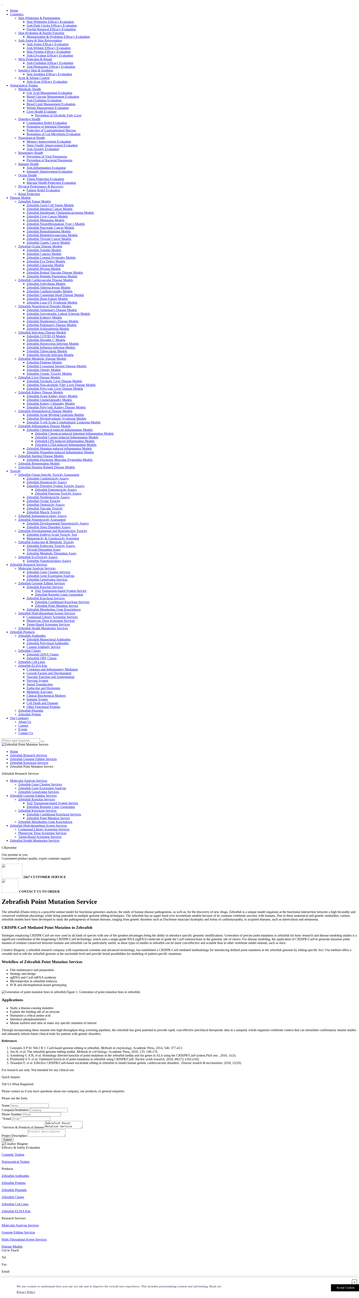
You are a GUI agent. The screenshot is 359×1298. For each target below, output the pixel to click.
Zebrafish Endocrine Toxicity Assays (51, 546)
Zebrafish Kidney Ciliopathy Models (51, 403)
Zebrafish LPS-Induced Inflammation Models (65, 441)
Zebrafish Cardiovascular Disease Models (45, 280)
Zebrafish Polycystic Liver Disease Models (55, 388)
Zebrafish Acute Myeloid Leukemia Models (55, 415)
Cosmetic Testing (13, 1154)
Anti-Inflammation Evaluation (46, 168)
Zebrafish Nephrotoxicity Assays (48, 497)
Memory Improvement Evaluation (49, 141)
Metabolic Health (29, 89)
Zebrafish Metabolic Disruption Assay (51, 553)
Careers (23, 725)
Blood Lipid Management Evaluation (51, 104)
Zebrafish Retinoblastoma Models (49, 231)
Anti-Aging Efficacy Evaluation (48, 44)
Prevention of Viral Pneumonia (47, 156)
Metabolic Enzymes (40, 692)
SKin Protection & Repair (35, 59)
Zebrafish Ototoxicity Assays (46, 504)
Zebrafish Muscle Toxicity (44, 512)
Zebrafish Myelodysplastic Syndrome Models (56, 418)
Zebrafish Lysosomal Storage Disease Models (56, 366)
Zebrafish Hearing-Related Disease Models (46, 467)
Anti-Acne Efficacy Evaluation (47, 81)
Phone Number (12, 1114)
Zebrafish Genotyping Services (47, 579)
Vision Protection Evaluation (45, 179)
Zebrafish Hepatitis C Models (46, 340)
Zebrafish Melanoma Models (45, 220)
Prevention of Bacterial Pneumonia (49, 160)
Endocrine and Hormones (43, 688)
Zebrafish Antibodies (32, 635)
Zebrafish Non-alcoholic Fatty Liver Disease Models (61, 385)
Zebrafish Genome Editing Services (41, 583)
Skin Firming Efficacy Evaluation (49, 51)
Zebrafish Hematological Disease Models (45, 411)
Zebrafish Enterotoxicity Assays (56, 489)
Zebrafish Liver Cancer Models (47, 216)
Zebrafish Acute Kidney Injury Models (52, 396)
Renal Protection (29, 194)
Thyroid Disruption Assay (44, 549)
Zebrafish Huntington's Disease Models (52, 321)
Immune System (37, 699)
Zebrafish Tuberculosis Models (47, 351)
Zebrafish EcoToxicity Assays (38, 557)
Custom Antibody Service (43, 647)
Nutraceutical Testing (24, 85)
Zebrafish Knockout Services (46, 598)
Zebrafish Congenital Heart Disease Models (55, 295)
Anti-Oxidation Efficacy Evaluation (50, 63)
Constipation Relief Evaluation (47, 123)
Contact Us (25, 733)
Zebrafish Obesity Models (44, 370)
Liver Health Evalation (42, 111)
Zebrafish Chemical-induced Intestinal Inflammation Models (74, 433)
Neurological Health (31, 138)
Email (7, 1118)
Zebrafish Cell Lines (31, 662)
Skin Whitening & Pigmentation (39, 18)
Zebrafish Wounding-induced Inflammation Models (60, 452)
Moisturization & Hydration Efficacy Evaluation (58, 36)
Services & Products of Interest (23, 1127)
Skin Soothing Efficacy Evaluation (49, 74)
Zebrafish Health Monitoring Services (43, 628)
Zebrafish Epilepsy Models (44, 317)
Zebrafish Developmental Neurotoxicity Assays (58, 523)
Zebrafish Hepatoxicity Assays (47, 482)
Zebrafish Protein (29, 714)
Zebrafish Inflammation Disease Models (44, 426)
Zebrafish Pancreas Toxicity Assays (58, 493)
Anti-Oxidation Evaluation (44, 100)
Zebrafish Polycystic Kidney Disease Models (56, 407)
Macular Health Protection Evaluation (51, 182)
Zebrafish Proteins (14, 1183)
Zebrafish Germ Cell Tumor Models (50, 205)
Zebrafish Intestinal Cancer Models (50, 209)
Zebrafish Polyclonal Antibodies (48, 643)
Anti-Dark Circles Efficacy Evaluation (52, 25)
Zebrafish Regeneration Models (39, 463)
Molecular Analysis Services (36, 568)
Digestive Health (29, 119)
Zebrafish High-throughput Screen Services (46, 613)
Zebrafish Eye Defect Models (46, 261)
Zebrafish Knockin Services (45, 587)
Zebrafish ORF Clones (42, 658)
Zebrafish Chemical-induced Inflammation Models (60, 430)
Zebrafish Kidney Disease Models (40, 392)
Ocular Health (27, 175)
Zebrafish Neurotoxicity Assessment (42, 519)
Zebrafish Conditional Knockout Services (62, 602)
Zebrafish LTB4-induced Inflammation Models (65, 445)
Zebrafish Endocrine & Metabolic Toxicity (46, 542)
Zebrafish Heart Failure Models (47, 299)
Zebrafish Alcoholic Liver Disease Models (54, 381)
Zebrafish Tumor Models (34, 201)
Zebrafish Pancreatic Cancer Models (50, 227)
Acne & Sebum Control (33, 78)
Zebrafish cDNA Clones (43, 654)
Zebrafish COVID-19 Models (46, 336)
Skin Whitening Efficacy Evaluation (50, 22)
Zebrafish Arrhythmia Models (46, 284)
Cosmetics (16, 14)
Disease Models (20, 197)
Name (6, 1105)
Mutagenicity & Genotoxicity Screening (53, 538)
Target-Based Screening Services (48, 624)
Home (14, 10)
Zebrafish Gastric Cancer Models (48, 242)
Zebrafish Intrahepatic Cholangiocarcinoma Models (60, 212)
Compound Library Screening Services (52, 617)
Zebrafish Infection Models (50, 355)
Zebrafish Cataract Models (44, 254)
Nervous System (37, 680)
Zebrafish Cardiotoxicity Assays (48, 478)
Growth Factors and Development (49, 673)
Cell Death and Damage (42, 703)
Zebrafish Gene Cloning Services (48, 572)
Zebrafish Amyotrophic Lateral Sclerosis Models (58, 314)
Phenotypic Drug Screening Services (51, 620)
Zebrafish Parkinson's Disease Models (51, 325)
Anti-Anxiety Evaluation (43, 149)
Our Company (19, 718)
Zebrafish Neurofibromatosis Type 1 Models (56, 224)
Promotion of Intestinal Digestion (48, 126)
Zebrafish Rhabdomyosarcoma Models (52, 235)
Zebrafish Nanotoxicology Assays (49, 561)
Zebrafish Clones (29, 650)
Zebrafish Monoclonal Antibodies (49, 639)
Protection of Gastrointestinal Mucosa (51, 130)
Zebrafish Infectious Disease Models (42, 332)
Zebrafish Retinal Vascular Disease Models (55, 272)
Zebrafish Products (22, 632)
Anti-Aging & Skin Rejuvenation (40, 40)
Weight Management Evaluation (48, 108)
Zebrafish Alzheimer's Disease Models (52, 310)
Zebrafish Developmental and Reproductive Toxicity (52, 531)
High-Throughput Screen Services (24, 1239)
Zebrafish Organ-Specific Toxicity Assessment (48, 474)
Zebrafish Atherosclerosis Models (48, 287)
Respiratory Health (30, 153)
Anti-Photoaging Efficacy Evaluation (51, 66)
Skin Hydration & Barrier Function (41, 33)
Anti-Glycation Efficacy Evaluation (50, 55)
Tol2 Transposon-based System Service (60, 591)
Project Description (14, 1135)
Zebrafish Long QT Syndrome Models (52, 302)
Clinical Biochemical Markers (46, 695)
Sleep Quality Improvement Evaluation (52, 145)
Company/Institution (15, 1110)
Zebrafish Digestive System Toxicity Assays (55, 486)
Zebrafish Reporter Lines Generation (59, 594)
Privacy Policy (26, 1292)
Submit (7, 1139)
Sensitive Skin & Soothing (35, 70)
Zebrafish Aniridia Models (44, 250)
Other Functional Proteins (43, 707)
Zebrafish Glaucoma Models (45, 265)
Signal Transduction (40, 684)
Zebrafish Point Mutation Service (56, 606)
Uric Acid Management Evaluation (49, 93)
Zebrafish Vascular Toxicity (45, 508)
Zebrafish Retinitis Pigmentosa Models (52, 276)
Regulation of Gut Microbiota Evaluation (53, 134)
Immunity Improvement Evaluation (50, 171)
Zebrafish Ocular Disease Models (40, 246)
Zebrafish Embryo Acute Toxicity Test (52, 534)
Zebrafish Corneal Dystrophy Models (51, 257)
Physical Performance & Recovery (41, 186)
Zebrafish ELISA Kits (32, 665)
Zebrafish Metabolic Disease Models (42, 358)
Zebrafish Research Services (28, 564)
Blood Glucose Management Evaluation (53, 96)
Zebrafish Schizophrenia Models (48, 328)
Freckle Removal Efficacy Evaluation (51, 29)
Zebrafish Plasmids (30, 710)
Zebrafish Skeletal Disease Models (41, 456)
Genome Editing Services (18, 1232)
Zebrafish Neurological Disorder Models (44, 306)
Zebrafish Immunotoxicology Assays (42, 516)
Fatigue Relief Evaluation (43, 190)
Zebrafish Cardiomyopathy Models (50, 291)
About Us (24, 722)
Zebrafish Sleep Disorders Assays (49, 527)
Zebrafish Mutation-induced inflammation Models (59, 448)
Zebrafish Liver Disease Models (39, 377)
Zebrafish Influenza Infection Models (51, 347)
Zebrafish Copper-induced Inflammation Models (66, 437)
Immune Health (28, 164)
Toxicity (15, 471)
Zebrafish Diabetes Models (44, 362)
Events (22, 729)
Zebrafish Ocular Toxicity (43, 501)
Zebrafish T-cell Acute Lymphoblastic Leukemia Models (64, 422)
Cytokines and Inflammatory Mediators (52, 669)
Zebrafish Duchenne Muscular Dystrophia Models (59, 460)
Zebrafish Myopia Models (44, 269)
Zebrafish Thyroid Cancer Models (49, 239)
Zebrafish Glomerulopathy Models (49, 400)
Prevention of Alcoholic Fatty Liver (58, 115)
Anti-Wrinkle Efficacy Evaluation (49, 48)
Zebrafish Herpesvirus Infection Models (53, 343)
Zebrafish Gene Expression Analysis (50, 576)
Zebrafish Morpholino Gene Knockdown (54, 609)
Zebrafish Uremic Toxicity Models (49, 373)
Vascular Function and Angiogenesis (50, 677)
